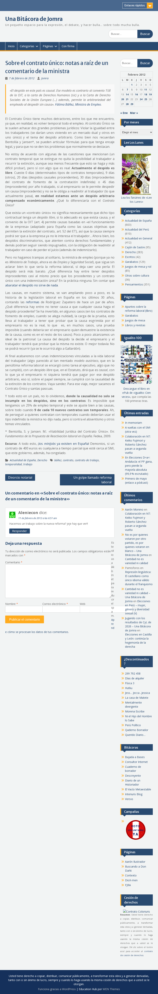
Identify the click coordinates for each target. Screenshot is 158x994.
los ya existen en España (63, 443)
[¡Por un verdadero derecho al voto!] (135, 839)
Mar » (134, 113)
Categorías (27, 46)
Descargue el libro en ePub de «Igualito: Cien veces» (136, 393)
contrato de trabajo (87, 460)
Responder (19, 531)
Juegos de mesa (135, 320)
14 (127, 94)
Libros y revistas (135, 325)
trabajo (27, 464)
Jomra (45, 78)
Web (82, 604)
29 (131, 104)
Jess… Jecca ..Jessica (137, 693)
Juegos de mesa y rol (138, 266)
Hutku (128, 688)
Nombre (11, 604)
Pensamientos (134, 284)
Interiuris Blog (133, 794)
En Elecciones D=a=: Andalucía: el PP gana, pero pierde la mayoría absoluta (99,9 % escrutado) (138, 466)
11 (145, 89)
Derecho (42, 460)
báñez (57, 460)
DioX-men (131, 880)
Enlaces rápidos (134, 5)
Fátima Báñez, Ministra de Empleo (78, 104)
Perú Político (133, 725)
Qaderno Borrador (136, 730)
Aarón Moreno (134, 509)
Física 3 (129, 683)
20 (122, 99)
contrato (68, 460)
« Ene (124, 113)
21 (127, 99)
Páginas (48, 46)
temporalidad (13, 464)
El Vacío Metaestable (138, 789)
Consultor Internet (136, 762)
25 (145, 99)
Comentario (13, 562)
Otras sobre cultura (137, 275)
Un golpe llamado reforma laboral (92, 479)
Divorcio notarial (20, 477)
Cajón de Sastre (135, 247)
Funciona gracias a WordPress (57, 989)
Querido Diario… (135, 735)
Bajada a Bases (135, 757)
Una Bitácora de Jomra (34, 18)
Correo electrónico (55, 604)
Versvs (129, 799)
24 (141, 99)
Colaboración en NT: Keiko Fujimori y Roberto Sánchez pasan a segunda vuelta (138, 444)
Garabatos (131, 262)
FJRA (128, 885)
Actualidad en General (138, 238)
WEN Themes (111, 989)
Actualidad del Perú (137, 229)
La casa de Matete (136, 697)
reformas (32, 302)
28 (127, 104)
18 (145, 94)
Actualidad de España (23, 460)
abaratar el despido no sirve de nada (31, 285)
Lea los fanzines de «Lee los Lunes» (136, 199)
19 (150, 94)
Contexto (131, 875)
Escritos (130, 257)
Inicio (11, 46)
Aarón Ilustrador (135, 861)
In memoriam (133, 422)
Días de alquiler (134, 678)
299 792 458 (132, 673)
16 (136, 94)
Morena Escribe (135, 711)
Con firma (68, 46)
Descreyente (133, 775)
